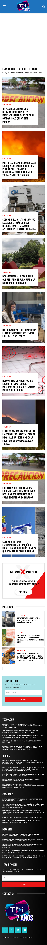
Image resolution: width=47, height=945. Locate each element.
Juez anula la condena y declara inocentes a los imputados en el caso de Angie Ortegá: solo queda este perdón (18, 115)
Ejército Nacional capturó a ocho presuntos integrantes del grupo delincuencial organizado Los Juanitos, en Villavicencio (22, 762)
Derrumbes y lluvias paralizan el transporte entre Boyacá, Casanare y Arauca (22, 799)
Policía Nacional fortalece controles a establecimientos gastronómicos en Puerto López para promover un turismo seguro (23, 786)
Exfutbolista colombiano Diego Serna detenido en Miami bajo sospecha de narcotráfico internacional (23, 856)
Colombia (6, 105)
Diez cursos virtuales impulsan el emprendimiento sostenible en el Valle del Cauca (19, 333)
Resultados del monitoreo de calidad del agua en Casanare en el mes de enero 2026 (21, 821)
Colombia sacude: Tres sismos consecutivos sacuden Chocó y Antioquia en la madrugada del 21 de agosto (30, 638)
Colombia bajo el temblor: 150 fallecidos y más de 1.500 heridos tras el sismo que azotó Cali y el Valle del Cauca (19, 224)
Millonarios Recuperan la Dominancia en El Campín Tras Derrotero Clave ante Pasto (23, 851)
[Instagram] (11, 930)
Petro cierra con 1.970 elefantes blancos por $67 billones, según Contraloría (21, 780)
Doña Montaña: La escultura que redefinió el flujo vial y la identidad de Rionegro (18, 279)
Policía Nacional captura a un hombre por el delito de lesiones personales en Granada (23, 775)
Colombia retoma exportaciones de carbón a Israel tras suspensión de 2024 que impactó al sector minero (19, 546)
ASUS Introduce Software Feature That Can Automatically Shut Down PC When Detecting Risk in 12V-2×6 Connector (22, 725)
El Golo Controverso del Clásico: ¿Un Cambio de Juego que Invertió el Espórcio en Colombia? (22, 840)
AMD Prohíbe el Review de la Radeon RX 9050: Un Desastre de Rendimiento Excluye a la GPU (20, 731)
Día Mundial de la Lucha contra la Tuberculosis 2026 (22, 817)
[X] (18, 930)
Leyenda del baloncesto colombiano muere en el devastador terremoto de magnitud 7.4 (20, 835)
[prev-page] (3, 668)
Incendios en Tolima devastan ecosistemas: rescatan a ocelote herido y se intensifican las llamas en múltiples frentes (30, 657)
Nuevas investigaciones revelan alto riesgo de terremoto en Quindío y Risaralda (28, 620)
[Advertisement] (23, 37)
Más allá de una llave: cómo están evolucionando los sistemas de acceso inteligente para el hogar (22, 736)
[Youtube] (24, 930)
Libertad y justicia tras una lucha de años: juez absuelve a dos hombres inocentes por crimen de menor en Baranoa (18, 492)
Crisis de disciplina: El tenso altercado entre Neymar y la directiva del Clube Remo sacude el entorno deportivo (23, 846)
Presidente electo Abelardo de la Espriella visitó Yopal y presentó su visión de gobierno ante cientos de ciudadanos (23, 812)
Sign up (23, 699)
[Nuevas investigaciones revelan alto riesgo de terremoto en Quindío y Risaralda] (8, 619)
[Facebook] (5, 930)
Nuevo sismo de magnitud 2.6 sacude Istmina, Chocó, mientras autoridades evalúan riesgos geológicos (18, 385)
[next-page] (7, 668)
